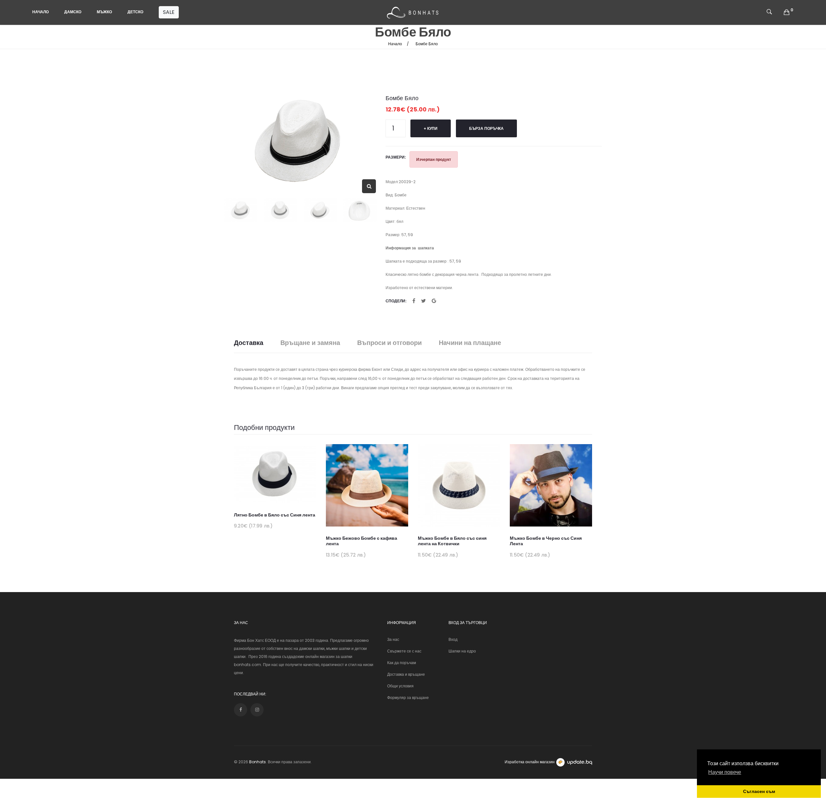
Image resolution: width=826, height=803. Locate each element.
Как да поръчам (401, 662)
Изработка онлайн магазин (530, 762)
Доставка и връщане (406, 674)
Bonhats (257, 762)
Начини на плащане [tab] (470, 343)
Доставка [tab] (248, 343)
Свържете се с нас (404, 651)
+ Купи (431, 128)
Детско (135, 12)
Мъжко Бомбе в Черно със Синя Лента (546, 541)
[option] (300, 139)
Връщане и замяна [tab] (310, 343)
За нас (393, 639)
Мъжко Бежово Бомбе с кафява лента (361, 541)
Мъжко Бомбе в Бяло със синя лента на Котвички (452, 541)
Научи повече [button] (724, 772)
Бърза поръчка (486, 128)
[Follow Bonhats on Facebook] (240, 709)
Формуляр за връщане (408, 697)
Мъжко (104, 12)
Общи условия (400, 686)
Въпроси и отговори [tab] (389, 343)
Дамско (72, 12)
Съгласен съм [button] (759, 791)
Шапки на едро (462, 651)
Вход (453, 639)
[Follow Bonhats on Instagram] (257, 709)
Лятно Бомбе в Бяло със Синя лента (274, 515)
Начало (40, 12)
